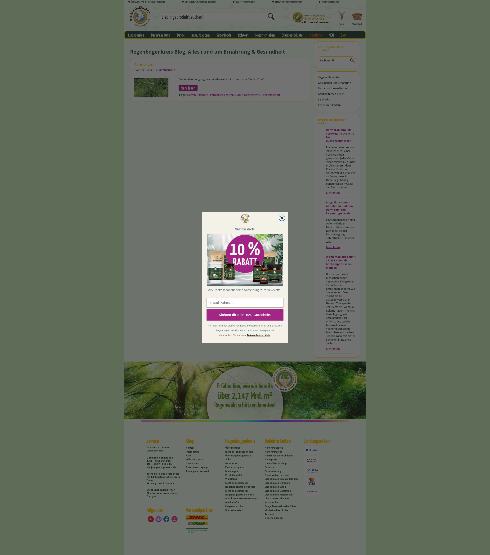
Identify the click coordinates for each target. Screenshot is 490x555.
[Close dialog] (282, 218)
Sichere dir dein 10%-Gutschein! (245, 315)
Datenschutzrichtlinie (258, 335)
